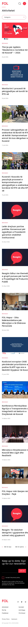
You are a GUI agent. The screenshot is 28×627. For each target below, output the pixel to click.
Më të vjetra (19, 547)
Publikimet (5, 613)
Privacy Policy (5, 619)
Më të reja (7, 547)
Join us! (22, 571)
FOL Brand (22, 613)
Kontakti (21, 607)
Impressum (14, 619)
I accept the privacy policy (12, 577)
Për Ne (4, 610)
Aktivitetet (5, 607)
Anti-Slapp (22, 610)
